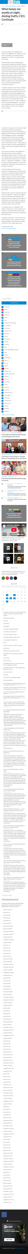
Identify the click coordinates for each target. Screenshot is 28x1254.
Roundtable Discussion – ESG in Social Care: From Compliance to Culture (14, 664)
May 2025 (6, 950)
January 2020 (7, 1123)
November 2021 (7, 1063)
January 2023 (7, 1024)
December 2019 (7, 1125)
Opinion (23, 6)
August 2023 (7, 1005)
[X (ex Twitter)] (10, 1214)
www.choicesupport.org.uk (9, 228)
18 (7, 598)
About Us (6, 620)
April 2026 (6, 920)
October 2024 (7, 970)
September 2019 (8, 1134)
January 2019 (7, 1156)
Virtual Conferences (8, 680)
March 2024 (6, 989)
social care (16, 239)
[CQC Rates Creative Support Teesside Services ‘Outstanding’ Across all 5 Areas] (14, 446)
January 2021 (7, 1090)
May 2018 (6, 1178)
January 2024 (7, 994)
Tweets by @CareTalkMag (8, 414)
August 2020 (7, 1104)
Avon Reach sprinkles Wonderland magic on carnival (14, 479)
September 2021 (8, 1068)
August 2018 (7, 1169)
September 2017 (8, 1199)
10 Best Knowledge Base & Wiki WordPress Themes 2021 (14, 728)
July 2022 (6, 1041)
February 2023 (7, 1022)
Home (5, 642)
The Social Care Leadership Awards (12, 677)
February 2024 (7, 991)
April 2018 (6, 1180)
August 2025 (7, 942)
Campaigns (6, 626)
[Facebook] (11, 578)
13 (14, 595)
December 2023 (7, 997)
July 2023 (6, 1008)
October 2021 (7, 1065)
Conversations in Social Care (10, 640)
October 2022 (7, 1032)
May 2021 (6, 1079)
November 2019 (7, 1128)
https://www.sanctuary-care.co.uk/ (10, 899)
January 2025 (7, 961)
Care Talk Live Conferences (10, 631)
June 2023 (6, 1011)
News (10, 239)
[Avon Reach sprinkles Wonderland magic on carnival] (14, 468)
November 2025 (7, 934)
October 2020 (7, 1098)
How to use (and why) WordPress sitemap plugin (13, 770)
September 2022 (8, 1035)
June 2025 (6, 948)
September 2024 (8, 972)
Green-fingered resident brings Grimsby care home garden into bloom (14, 435)
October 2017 (7, 1197)
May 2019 (6, 1145)
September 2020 (8, 1101)
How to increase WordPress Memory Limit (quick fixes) (13, 751)
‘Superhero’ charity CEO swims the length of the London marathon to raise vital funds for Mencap (15, 613)
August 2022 (7, 1038)
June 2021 (6, 1076)
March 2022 (6, 1052)
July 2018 (6, 1172)
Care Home (4, 476)
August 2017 (7, 1202)
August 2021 (7, 1071)
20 (14, 598)
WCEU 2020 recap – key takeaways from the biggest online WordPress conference (14, 878)
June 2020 (6, 1109)
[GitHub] (15, 578)
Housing (14, 256)
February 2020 (7, 1120)
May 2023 (6, 1013)
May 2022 (6, 1046)
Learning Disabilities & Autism (12, 6)
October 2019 (7, 1131)
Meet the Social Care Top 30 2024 (12, 651)
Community (10, 476)
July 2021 (6, 1073)
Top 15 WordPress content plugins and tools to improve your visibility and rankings (15, 861)
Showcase (7, 432)
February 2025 (7, 959)
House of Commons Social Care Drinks (13, 645)
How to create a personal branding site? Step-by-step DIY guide (14, 844)
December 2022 (7, 1027)
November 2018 (7, 1161)
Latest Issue (6, 648)
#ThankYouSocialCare (9, 618)
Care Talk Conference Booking (11, 629)
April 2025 (6, 953)
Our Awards (6, 658)
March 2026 (6, 923)
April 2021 (6, 1082)
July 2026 (6, 912)
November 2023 (7, 1000)
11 (7, 595)
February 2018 (7, 1186)
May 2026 (6, 918)
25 (7, 601)
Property (16, 259)
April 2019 (6, 1147)
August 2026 (7, 909)
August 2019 (7, 1136)
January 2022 (7, 1057)
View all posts (14, 567)
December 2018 (7, 1158)
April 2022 (6, 1049)
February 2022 (7, 1054)
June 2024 (6, 980)
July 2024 (6, 978)
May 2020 (6, 1112)
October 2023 (7, 1002)
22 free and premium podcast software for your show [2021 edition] (14, 789)
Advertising (6, 623)
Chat (3, 6)
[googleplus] (7, 578)
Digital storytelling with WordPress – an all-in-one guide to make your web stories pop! (14, 809)
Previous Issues (7, 660)
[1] (17, 102)
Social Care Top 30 (8, 672)
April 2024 (6, 986)
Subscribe (6, 674)
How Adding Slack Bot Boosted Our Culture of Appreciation (14, 710)
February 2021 (7, 1087)
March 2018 (6, 1183)
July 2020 (6, 1106)
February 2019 (7, 1153)
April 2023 (6, 1016)
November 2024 (7, 967)
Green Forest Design (20, 1248)
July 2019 (6, 1139)
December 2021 (7, 1060)
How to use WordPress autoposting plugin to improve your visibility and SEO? (14, 826)
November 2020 (7, 1095)
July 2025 (6, 945)
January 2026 (7, 928)
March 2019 (6, 1150)
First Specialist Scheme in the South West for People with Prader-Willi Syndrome (14, 696)
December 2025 (7, 931)
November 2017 (7, 1194)
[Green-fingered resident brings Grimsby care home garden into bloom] (14, 424)
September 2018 (8, 1167)
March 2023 (6, 1019)
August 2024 (7, 975)
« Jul (2, 609)
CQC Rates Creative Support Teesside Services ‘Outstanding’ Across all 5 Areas (14, 244)
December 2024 (7, 964)
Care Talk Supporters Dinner (10, 634)
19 (10, 598)
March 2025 (6, 956)
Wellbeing (16, 274)
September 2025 (8, 939)
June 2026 (6, 915)
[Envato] (3, 578)
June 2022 (6, 1043)
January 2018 (7, 1188)
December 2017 (7, 1191)
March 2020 (6, 1117)
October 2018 (7, 1164)
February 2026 (7, 926)
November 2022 (7, 1030)
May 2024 (6, 983)
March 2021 (6, 1084)
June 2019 (6, 1142)
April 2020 (6, 1115)
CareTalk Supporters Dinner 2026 (12, 637)
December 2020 (7, 1093)
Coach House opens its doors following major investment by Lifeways (14, 263)
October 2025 (7, 937)
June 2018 (6, 1175)
